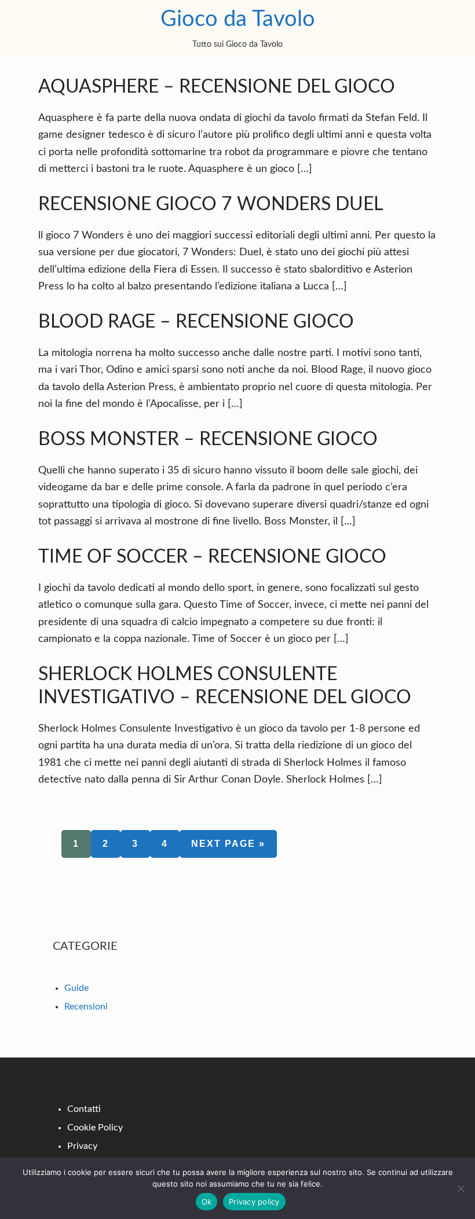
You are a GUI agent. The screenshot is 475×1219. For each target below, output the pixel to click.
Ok (207, 1201)
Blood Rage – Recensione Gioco (196, 322)
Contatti (84, 1109)
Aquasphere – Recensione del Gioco (216, 87)
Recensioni (86, 1006)
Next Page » (228, 848)
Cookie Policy (95, 1127)
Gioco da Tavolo (237, 19)
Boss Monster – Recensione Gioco (208, 439)
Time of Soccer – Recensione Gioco (212, 557)
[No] (460, 1188)
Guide (76, 988)
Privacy (82, 1146)
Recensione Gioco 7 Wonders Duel (210, 204)
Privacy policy (254, 1201)
